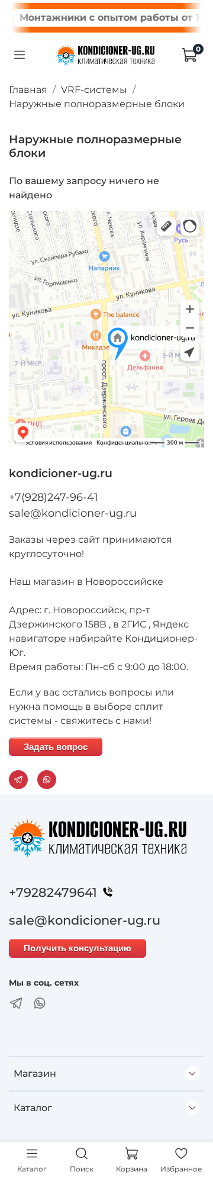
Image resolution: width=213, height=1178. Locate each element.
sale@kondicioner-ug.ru (73, 513)
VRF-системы (94, 89)
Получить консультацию (77, 948)
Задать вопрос (56, 747)
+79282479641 (53, 892)
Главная (28, 89)
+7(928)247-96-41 (53, 497)
